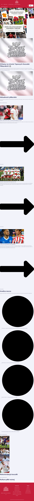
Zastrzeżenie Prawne (17, 490)
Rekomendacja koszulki (4, 6)
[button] (27, 5)
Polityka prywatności (17, 487)
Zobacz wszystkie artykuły (3, 434)
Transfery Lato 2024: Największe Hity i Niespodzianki (7, 244)
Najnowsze (28, 487)
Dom (1, 4)
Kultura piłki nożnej (10, 4)
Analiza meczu (5, 4)
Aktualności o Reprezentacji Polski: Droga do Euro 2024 (8, 181)
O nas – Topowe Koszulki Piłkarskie (17, 491)
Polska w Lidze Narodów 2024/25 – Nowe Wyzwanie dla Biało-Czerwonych (11, 120)
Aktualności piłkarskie (17, 4)
